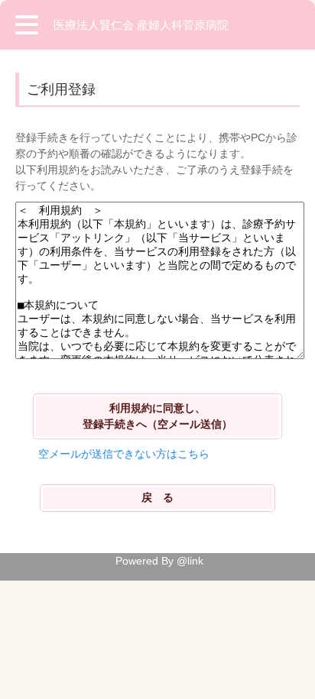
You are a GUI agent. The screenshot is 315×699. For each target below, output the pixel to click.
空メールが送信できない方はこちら (123, 454)
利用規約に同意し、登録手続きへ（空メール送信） (157, 416)
